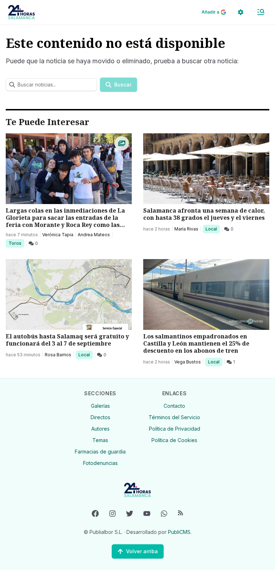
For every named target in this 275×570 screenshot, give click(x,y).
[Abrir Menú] (260, 12)
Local (212, 229)
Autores (100, 429)
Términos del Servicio (174, 417)
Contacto (174, 406)
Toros (16, 243)
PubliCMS (179, 532)
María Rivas (186, 229)
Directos (100, 417)
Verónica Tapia (57, 234)
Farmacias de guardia (100, 451)
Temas (100, 440)
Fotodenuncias (100, 463)
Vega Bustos (187, 362)
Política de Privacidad (174, 429)
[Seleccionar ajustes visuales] (240, 12)
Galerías (100, 406)
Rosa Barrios (58, 354)
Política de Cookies (174, 440)
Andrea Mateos (94, 234)
